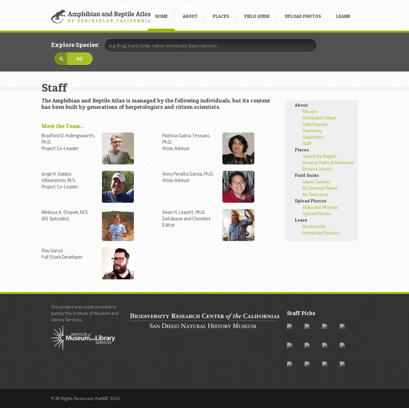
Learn (301, 220)
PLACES (221, 16)
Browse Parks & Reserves (328, 162)
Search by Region (319, 156)
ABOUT (190, 16)
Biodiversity (314, 226)
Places (302, 149)
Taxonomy (312, 130)
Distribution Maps (319, 117)
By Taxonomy (315, 194)
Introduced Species (321, 232)
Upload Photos (311, 200)
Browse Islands (318, 168)
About (301, 105)
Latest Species (316, 181)
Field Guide (307, 175)
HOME (161, 16)
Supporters (313, 136)
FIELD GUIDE (257, 16)
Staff (307, 143)
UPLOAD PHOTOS (303, 16)
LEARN (343, 16)
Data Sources (315, 124)
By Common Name (320, 188)
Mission (310, 111)
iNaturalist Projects (320, 207)
